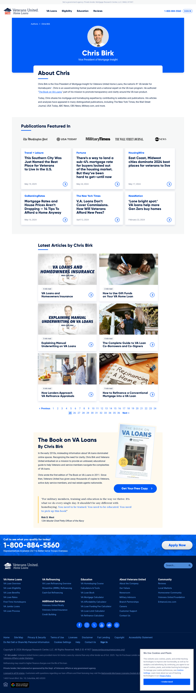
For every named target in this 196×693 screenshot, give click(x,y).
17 (124, 408)
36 (118, 413)
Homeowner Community (170, 592)
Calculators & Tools (90, 588)
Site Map (18, 637)
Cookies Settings (62, 642)
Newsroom (125, 592)
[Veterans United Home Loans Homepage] (21, 11)
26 (74, 413)
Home (6, 637)
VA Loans (51, 11)
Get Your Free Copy (135, 488)
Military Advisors (128, 597)
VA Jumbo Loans (11, 606)
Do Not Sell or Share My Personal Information (26, 642)
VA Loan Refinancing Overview (56, 583)
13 (106, 408)
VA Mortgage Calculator (92, 597)
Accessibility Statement (141, 637)
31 (96, 413)
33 (105, 413)
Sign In (187, 11)
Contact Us (125, 615)
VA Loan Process (11, 611)
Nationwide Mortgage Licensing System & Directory (124, 673)
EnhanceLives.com (167, 602)
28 (83, 413)
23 (150, 408)
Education (83, 11)
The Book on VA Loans (50, 92)
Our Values (125, 588)
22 (146, 408)
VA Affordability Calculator (93, 602)
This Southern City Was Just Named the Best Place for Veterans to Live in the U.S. (43, 163)
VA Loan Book (87, 592)
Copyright (119, 637)
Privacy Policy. (165, 676)
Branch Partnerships (129, 602)
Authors (34, 24)
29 (88, 413)
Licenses (72, 637)
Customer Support (128, 611)
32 (101, 413)
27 (79, 413)
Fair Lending (103, 637)
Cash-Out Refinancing (52, 592)
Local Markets (165, 588)
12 (102, 408)
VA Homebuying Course (92, 583)
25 (70, 413)
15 (115, 408)
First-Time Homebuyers (14, 602)
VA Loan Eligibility (12, 588)
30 (92, 413)
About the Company (129, 583)
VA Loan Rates (10, 597)
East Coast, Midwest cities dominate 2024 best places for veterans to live (149, 161)
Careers (123, 606)
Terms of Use (57, 637)
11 (97, 408)
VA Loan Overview (12, 583)
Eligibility (67, 11)
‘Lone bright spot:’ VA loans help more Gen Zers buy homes (145, 205)
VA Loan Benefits (11, 592)
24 (155, 408)
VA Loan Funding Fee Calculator (96, 606)
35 (114, 413)
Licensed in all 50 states (14, 673)
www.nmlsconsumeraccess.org (108, 649)
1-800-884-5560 (172, 11)
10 (93, 408)
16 (119, 408)
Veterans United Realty (53, 605)
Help (78, 642)
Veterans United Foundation (171, 597)
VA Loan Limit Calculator (93, 611)
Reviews (97, 11)
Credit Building (49, 614)
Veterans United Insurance (54, 610)
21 (141, 408)
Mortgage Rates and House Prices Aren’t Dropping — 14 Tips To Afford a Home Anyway (43, 207)
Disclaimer (87, 637)
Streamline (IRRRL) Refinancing (57, 588)
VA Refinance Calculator (92, 615)
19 (133, 408)
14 (110, 408)
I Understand (167, 682)
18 (128, 408)
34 (110, 413)
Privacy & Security (37, 637)
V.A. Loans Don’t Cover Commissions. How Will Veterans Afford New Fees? (92, 207)
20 (137, 408)
